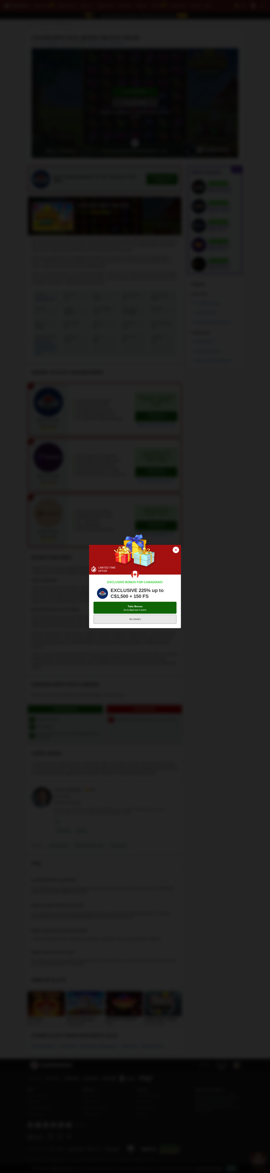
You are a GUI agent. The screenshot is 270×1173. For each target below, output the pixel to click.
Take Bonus (135, 608)
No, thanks (135, 619)
